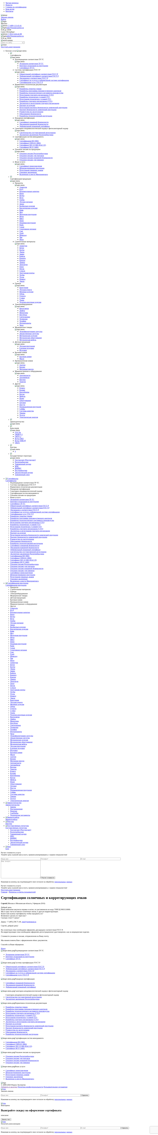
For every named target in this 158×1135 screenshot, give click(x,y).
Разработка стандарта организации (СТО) (35, 101)
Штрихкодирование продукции (31, 168)
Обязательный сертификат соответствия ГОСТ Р (38, 74)
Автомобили (24, 377)
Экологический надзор (24, 473)
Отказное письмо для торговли (31, 156)
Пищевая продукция (27, 223)
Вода (21, 198)
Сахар (21, 227)
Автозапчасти (24, 375)
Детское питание (26, 202)
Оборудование (25, 400)
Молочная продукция (27, 214)
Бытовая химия (25, 357)
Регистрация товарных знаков (31, 170)
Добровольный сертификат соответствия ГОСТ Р (39, 76)
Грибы (22, 200)
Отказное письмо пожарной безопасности (36, 158)
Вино (21, 193)
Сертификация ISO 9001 (29, 141)
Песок (21, 269)
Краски (22, 260)
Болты (21, 250)
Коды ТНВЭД (20, 441)
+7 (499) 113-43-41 (14, 26)
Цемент (22, 279)
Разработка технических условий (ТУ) (34, 97)
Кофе (21, 210)
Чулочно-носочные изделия (30, 302)
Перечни (13, 811)
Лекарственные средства (29, 334)
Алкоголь (23, 187)
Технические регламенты (20, 815)
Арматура (23, 246)
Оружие (22, 403)
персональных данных (63, 882)
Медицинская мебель (27, 340)
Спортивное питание (27, 229)
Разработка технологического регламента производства (41, 93)
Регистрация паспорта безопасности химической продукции (43, 108)
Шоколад (23, 235)
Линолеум (23, 265)
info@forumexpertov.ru (15, 36)
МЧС (17, 466)
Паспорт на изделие (27, 105)
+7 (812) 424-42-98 (14, 34)
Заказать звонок (7, 17)
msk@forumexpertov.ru (15, 28)
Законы (13, 807)
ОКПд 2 (18, 437)
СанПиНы (14, 813)
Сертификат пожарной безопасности (34, 122)
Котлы (22, 394)
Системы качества (26, 411)
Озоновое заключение (28, 172)
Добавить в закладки (9, 1087)
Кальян (22, 390)
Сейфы (22, 409)
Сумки (22, 298)
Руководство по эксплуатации (31, 112)
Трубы (22, 275)
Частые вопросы (12, 3)
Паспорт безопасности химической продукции (37, 110)
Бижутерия (23, 288)
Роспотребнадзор (21, 462)
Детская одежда (25, 290)
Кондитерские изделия (28, 208)
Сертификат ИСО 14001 (29, 147)
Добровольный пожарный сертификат (34, 126)
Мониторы (23, 313)
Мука (21, 216)
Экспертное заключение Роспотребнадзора (36, 135)
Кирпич (22, 258)
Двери (21, 252)
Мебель (22, 396)
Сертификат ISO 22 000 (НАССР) (32, 145)
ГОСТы (18, 432)
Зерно (21, 204)
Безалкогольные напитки (29, 191)
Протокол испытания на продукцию (33, 66)
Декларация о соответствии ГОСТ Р (33, 78)
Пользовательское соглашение (55, 1087)
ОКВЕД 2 (19, 434)
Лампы (22, 262)
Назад (3, 948)
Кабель (22, 256)
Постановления (16, 809)
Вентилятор (24, 308)
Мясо (21, 219)
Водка (21, 196)
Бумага (22, 388)
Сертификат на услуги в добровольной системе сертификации (44, 80)
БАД (21, 189)
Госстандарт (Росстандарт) (25, 460)
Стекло (22, 271)
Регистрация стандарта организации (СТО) (36, 95)
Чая (20, 237)
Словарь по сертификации (16, 7)
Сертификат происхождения (30, 166)
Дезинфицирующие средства (30, 331)
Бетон (21, 248)
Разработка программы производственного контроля (40, 91)
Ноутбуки (23, 315)
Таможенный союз (22, 475)
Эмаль (21, 281)
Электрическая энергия (28, 417)
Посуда (22, 405)
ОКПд (17, 443)
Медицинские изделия (28, 336)
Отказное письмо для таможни (31, 160)
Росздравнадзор (21, 470)
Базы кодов (10, 9)
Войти (3, 19)
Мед (21, 212)
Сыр (21, 231)
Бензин (22, 367)
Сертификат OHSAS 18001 (30, 143)
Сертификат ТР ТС (27, 68)
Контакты (9, 11)
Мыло (21, 359)
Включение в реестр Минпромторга (33, 174)
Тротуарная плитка (26, 273)
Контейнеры (24, 392)
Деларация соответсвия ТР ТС (31, 64)
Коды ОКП (19, 439)
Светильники (24, 317)
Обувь (21, 294)
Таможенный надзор (23, 464)
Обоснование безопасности (30, 114)
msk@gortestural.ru (29, 922)
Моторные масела (26, 369)
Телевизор (23, 319)
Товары (22, 413)
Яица (21, 239)
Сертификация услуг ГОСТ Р (31, 82)
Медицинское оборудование (30, 338)
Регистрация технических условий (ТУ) (35, 99)
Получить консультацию (10, 47)
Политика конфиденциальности (30, 1087)
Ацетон (22, 365)
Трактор (22, 382)
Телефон (22, 321)
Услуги (22, 415)
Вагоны (22, 380)
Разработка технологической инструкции (35, 116)
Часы (21, 325)
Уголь (21, 277)
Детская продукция (27, 346)
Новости (9, 5)
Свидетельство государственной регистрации (37, 133)
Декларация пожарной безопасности (33, 124)
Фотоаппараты (25, 323)
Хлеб (21, 233)
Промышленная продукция (30, 407)
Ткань (21, 300)
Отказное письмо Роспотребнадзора (33, 154)
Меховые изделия (26, 292)
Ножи (21, 398)
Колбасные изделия (27, 206)
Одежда (22, 296)
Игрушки (23, 350)
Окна (21, 267)
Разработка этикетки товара (30, 89)
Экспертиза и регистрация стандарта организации (39, 103)
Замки (21, 254)
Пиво (21, 221)
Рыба (21, 225)
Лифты (22, 311)
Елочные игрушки (26, 348)
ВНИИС (18, 468)
